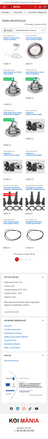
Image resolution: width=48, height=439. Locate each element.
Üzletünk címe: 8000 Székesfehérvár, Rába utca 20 (22, 2)
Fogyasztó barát (10, 340)
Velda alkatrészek (9, 36)
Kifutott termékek (8, 185)
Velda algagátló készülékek (11, 186)
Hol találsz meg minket (12, 329)
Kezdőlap (5, 12)
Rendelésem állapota (12, 344)
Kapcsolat (8, 326)
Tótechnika (18, 12)
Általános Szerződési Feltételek (16, 337)
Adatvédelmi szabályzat (13, 333)
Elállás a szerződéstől (12, 348)
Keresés (35, 7)
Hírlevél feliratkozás (11, 361)
